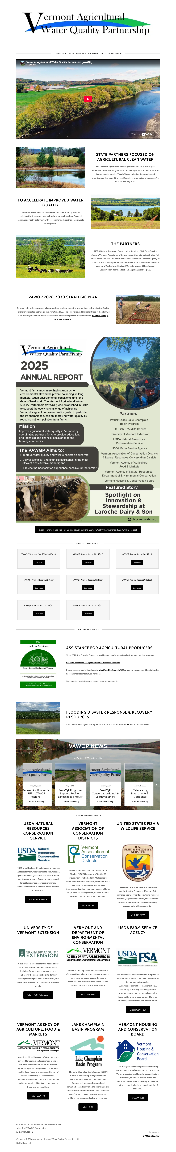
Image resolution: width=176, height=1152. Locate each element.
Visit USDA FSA (138, 1009)
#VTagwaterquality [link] (93, 758)
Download (39, 562)
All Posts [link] (78, 758)
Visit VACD (88, 905)
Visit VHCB (138, 1097)
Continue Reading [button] (36, 801)
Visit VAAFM (38, 1095)
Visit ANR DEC (88, 994)
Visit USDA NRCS (38, 899)
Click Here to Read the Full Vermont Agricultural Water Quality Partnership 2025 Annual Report (88, 529)
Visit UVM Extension (38, 995)
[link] (35, 784)
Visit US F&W (138, 915)
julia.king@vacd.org (24, 1131)
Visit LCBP (88, 1107)
